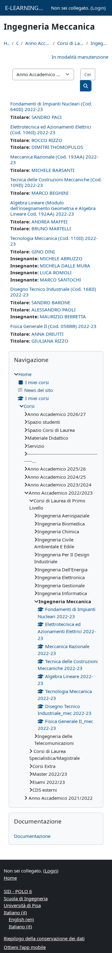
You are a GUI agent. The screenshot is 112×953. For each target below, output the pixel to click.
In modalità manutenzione (80, 57)
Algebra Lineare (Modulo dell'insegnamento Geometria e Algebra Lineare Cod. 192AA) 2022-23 (53, 208)
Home (6, 43)
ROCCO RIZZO (46, 140)
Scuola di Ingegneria (26, 898)
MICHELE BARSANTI (52, 170)
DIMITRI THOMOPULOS (57, 147)
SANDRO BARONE (50, 302)
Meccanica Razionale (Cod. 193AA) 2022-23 (54, 159)
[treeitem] (56, 586)
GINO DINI (43, 251)
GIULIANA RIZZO (49, 341)
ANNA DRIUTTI (47, 334)
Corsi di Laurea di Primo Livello (70, 43)
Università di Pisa (22, 905)
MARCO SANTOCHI (60, 279)
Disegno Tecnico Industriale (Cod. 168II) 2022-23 (53, 292)
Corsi (17, 43)
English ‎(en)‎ (21, 919)
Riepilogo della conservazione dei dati (44, 938)
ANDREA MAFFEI (49, 221)
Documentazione (32, 836)
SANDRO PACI (46, 117)
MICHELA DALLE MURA (65, 265)
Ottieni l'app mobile (25, 947)
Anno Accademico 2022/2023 (37, 43)
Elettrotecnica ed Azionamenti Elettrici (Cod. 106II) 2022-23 (50, 129)
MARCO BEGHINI (49, 193)
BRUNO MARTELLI (51, 228)
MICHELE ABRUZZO (61, 258)
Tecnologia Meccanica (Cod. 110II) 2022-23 (54, 241)
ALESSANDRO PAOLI (53, 309)
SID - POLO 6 (18, 891)
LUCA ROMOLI (56, 272)
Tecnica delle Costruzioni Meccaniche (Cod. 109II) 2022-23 (56, 182)
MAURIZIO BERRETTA (63, 316)
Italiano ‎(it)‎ (15, 912)
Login (98, 8)
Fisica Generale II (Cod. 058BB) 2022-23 (53, 326)
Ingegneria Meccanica (99, 43)
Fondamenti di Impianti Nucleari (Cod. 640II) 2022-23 (51, 106)
